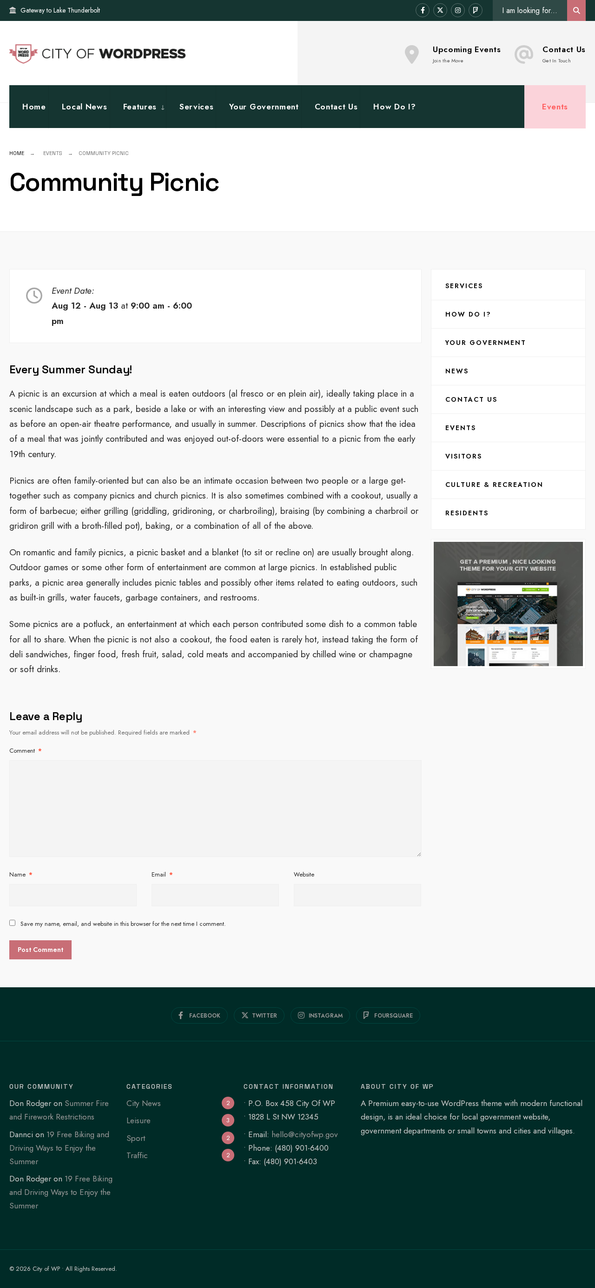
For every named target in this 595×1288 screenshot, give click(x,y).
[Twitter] (440, 10)
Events (555, 106)
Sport (135, 1138)
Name (21, 874)
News (457, 371)
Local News (84, 106)
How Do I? (394, 106)
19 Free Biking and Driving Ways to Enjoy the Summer (59, 1148)
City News (143, 1103)
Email (162, 874)
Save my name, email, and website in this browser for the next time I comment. (123, 923)
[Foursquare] (476, 10)
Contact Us (564, 54)
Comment (25, 750)
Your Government (263, 106)
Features (140, 106)
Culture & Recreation (494, 484)
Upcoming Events (467, 54)
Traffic (137, 1155)
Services (196, 106)
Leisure (138, 1120)
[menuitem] (138, 106)
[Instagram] (458, 10)
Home (34, 106)
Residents (467, 513)
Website (304, 874)
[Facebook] (423, 10)
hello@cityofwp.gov (304, 1134)
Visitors (463, 456)
